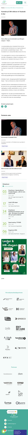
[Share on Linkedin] (5, 107)
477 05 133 (9, 427)
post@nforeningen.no (11, 423)
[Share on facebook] (2, 107)
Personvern (9, 420)
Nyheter (3, 7)
